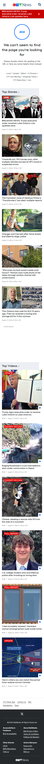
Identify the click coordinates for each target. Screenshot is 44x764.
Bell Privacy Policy (30, 731)
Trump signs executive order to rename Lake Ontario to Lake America (21, 413)
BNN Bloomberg (9, 749)
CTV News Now (19, 80)
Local (8, 73)
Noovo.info (27, 746)
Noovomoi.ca (28, 749)
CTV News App (9, 702)
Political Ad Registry (31, 737)
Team (16, 705)
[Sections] (4, 4)
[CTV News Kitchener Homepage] (22, 4)
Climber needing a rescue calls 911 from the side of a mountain (21, 520)
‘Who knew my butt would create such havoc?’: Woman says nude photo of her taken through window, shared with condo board (21, 274)
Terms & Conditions (31, 734)
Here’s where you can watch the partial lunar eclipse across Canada (21, 681)
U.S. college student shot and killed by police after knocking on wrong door (20, 574)
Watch (23, 73)
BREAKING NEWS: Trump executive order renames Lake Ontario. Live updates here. (19, 123)
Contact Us (21, 702)
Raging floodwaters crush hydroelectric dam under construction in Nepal (21, 467)
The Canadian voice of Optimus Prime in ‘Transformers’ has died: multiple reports (22, 199)
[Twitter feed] (22, 713)
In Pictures (32, 73)
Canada (16, 73)
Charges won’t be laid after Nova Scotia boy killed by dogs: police (21, 235)
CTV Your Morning (13, 77)
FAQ (29, 702)
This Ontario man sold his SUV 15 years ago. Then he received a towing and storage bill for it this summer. (21, 314)
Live (29, 80)
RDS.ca (26, 752)
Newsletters (7, 705)
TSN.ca (6, 752)
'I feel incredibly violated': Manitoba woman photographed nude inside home (22, 627)
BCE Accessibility (10, 734)
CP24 (5, 746)
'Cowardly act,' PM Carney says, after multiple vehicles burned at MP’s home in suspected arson (22, 162)
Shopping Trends (30, 77)
